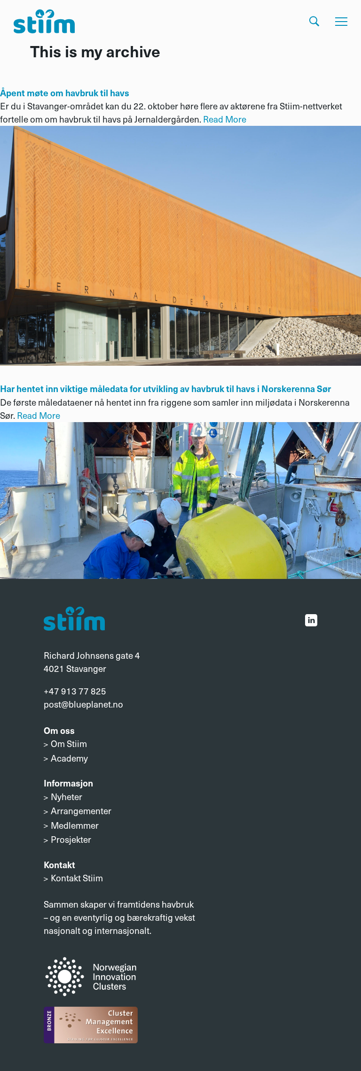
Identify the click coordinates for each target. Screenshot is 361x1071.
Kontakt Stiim (77, 878)
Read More (224, 119)
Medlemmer (75, 825)
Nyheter (66, 796)
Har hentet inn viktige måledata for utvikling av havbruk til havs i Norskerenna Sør (165, 388)
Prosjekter (71, 839)
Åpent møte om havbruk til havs (64, 92)
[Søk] (314, 21)
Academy (69, 758)
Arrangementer (81, 811)
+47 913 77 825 (75, 691)
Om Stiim (69, 743)
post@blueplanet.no (83, 704)
